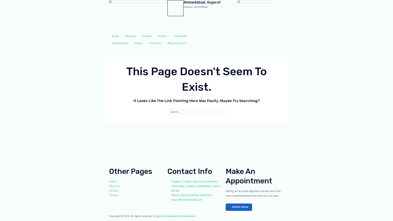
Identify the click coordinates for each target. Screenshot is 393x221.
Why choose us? (176, 43)
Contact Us (155, 43)
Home (115, 36)
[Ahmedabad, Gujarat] (175, 8)
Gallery (139, 43)
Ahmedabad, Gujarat (202, 2)
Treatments (180, 36)
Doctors (162, 36)
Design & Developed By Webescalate (174, 216)
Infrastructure (120, 43)
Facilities (147, 36)
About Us (130, 36)
